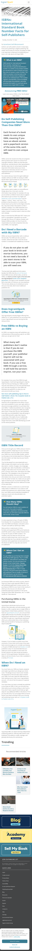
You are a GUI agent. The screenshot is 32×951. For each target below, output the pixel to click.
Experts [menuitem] (4, 903)
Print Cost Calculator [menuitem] (7, 897)
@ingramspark (19, 44)
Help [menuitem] (3, 912)
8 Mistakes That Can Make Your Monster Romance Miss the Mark (8, 771)
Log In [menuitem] (3, 872)
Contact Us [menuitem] (4, 909)
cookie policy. (16, 936)
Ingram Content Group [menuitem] (7, 923)
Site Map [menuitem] (4, 914)
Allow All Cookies (14, 941)
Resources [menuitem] (4, 895)
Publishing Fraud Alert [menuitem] (7, 889)
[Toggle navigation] (28, 2)
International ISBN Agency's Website (16, 576)
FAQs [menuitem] (3, 906)
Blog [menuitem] (3, 892)
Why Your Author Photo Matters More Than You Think (22, 789)
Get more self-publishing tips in (16, 396)
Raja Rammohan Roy (9, 568)
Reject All (14, 944)
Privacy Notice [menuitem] (5, 878)
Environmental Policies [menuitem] (7, 917)
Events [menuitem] (4, 900)
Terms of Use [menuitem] (5, 881)
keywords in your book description (12, 198)
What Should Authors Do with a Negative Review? (8, 808)
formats (10, 658)
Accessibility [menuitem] (5, 883)
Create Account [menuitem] (5, 875)
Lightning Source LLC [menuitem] (7, 920)
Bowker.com (24, 647)
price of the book (22, 273)
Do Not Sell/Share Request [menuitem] (8, 886)
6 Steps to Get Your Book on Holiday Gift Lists (22, 770)
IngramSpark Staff (8, 44)
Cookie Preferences (14, 947)
